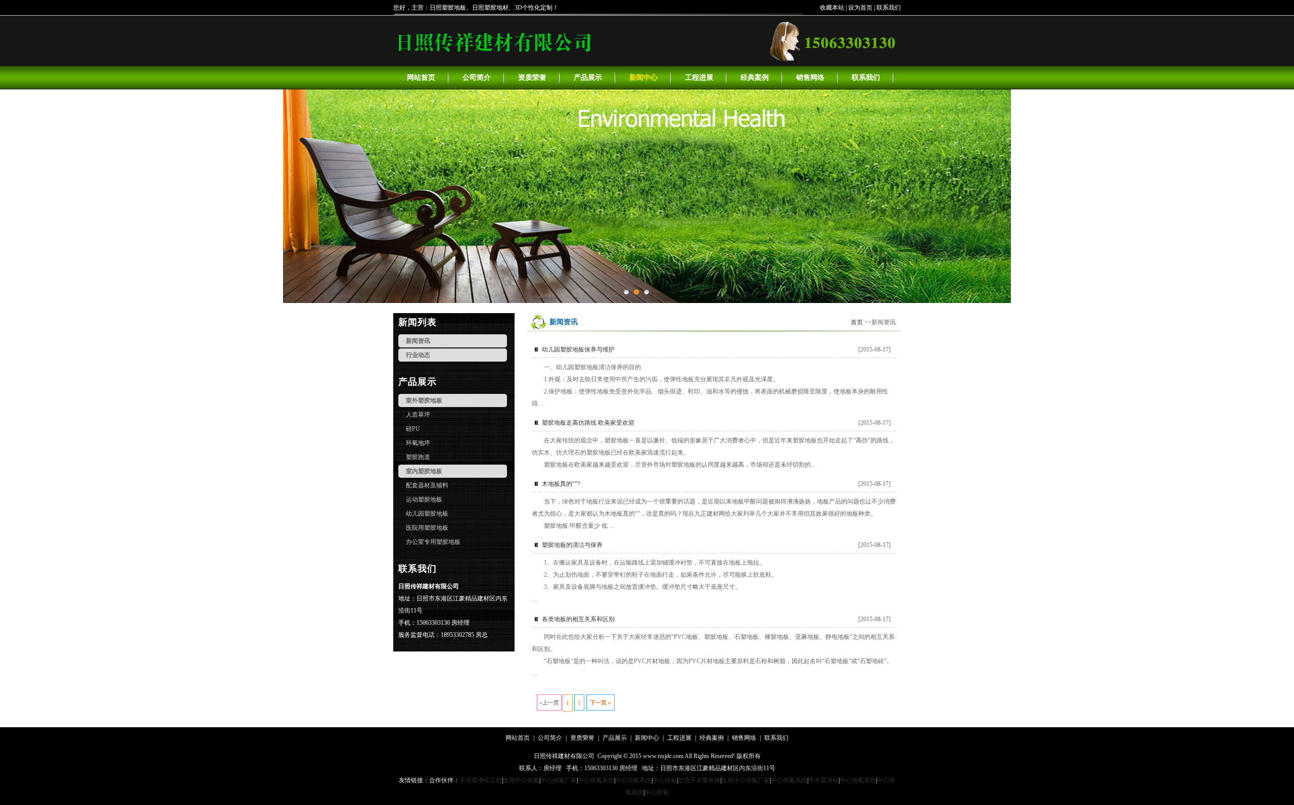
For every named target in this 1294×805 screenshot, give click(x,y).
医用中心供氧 (521, 780)
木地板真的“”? (561, 483)
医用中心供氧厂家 (745, 780)
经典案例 (755, 77)
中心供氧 (665, 780)
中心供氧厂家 (558, 780)
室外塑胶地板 (424, 400)
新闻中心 (643, 77)
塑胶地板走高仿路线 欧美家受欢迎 (588, 422)
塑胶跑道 (418, 457)
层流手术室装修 (699, 780)
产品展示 (588, 77)
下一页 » (600, 702)
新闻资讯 (418, 340)
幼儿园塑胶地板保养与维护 (578, 349)
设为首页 (860, 7)
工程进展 (699, 77)
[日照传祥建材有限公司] (493, 57)
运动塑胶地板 (424, 499)
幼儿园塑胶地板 (427, 513)
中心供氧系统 (596, 780)
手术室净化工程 (480, 780)
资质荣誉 (532, 77)
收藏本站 (832, 7)
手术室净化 (823, 780)
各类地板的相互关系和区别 (578, 619)
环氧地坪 (418, 442)
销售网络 (810, 77)
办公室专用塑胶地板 (433, 541)
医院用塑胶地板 (427, 527)
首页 (857, 322)
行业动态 (418, 355)
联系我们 (888, 7)
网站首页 (421, 77)
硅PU (413, 428)
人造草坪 (418, 414)
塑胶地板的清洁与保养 (572, 544)
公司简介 (477, 77)
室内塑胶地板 (424, 471)
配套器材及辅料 (427, 485)
